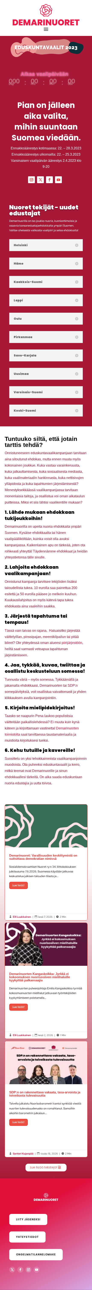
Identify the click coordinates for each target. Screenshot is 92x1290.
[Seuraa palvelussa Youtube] (58, 179)
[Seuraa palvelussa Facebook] (49, 179)
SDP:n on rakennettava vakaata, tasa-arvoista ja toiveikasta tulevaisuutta (46, 1099)
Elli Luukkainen (22, 917)
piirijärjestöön (72, 643)
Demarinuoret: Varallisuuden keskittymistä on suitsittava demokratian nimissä (46, 862)
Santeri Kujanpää (23, 1153)
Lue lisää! (18, 885)
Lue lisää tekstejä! (43, 1167)
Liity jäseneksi (28, 1219)
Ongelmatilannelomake (36, 1254)
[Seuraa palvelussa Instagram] (31, 179)
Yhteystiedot (27, 1237)
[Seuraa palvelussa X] (40, 179)
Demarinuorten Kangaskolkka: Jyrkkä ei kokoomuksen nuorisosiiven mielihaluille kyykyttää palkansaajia (46, 981)
